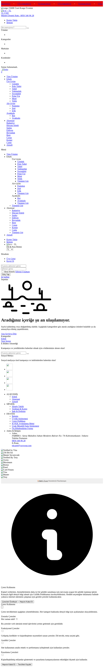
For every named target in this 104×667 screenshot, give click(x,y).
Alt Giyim (10, 103)
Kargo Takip (11, 20)
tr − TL (7, 11)
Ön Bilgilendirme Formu (22, 428)
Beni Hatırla (9, 272)
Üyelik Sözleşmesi (20, 419)
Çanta (9, 142)
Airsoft (9, 145)
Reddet (69, 594)
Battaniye (10, 123)
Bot (13, 115)
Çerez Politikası (18, 421)
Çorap (9, 137)
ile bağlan (5, 277)
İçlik (14, 111)
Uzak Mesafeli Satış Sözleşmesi (25, 426)
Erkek (9, 79)
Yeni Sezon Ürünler (42, 4)
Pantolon (16, 106)
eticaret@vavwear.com (21, 445)
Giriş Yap (5, 274)
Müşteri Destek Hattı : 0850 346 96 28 (17, 15)
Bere (8, 135)
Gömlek (15, 84)
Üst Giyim (10, 81)
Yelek (14, 101)
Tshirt (14, 89)
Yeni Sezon (6, 341)
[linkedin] (9, 376)
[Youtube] (9, 389)
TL (2, 13)
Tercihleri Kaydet (24, 664)
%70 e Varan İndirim (22, 4)
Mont (14, 98)
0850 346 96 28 (18, 441)
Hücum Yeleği (12, 125)
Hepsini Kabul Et (26, 602)
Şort (13, 108)
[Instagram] (9, 383)
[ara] (28, 28)
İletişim (9, 22)
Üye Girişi (10, 259)
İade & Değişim (18, 411)
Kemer (9, 140)
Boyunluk (10, 133)
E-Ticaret (45, 481)
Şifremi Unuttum (22, 272)
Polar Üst (16, 96)
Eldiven (9, 130)
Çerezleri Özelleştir (9, 602)
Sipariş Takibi (18, 406)
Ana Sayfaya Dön (9, 334)
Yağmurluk (16, 91)
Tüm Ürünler (12, 76)
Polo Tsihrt (16, 86)
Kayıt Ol (10, 261)
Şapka (9, 128)
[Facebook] (9, 369)
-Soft (40, 481)
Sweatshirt (16, 93)
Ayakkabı (10, 113)
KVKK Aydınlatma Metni (23, 423)
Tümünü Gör (23, 181)
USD (6, 13)
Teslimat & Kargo (19, 409)
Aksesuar (10, 120)
